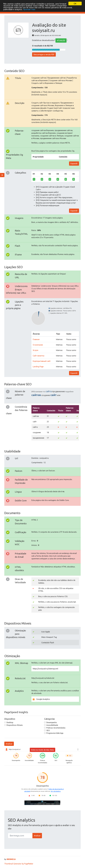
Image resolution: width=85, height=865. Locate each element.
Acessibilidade (52, 725)
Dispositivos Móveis (15, 725)
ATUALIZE (61, 40)
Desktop (10, 722)
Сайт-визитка (38, 356)
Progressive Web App (54, 733)
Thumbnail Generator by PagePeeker (18, 864)
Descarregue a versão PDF (44, 54)
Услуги (35, 350)
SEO (48, 730)
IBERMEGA (11, 859)
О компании (38, 345)
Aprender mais (29, 9)
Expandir (74, 164)
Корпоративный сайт (42, 361)
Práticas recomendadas (55, 728)
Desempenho (51, 722)
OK (75, 3)
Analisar (9, 744)
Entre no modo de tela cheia (42, 750)
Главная (36, 339)
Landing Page (38, 367)
